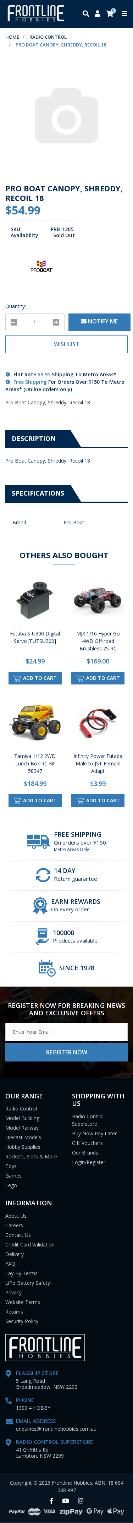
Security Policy (21, 1321)
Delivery (14, 1254)
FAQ (10, 1263)
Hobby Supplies (22, 1146)
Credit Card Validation (30, 1244)
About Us (16, 1215)
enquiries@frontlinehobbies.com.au (56, 1428)
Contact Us (18, 1235)
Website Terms (22, 1302)
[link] (51, 1501)
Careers (14, 1225)
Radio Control (21, 1108)
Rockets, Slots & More (31, 1156)
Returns (14, 1311)
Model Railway (22, 1127)
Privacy (13, 1292)
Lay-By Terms (21, 1273)
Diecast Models (23, 1137)
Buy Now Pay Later (94, 1133)
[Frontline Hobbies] (36, 14)
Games (13, 1175)
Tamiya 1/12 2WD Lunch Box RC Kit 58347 (35, 763)
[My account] (97, 14)
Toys (11, 1166)
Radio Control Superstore (88, 1120)
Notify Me (102, 321)
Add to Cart (39, 678)
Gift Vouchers (87, 1143)
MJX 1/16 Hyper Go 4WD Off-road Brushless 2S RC (98, 641)
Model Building (22, 1118)
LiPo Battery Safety (27, 1282)
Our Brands (85, 1152)
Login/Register (88, 1162)
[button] (66, 344)
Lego (11, 1185)
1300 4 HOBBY (33, 1407)
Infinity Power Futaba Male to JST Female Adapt (97, 763)
